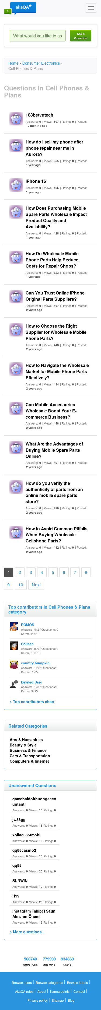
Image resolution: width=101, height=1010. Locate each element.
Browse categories (49, 982)
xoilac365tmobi (26, 834)
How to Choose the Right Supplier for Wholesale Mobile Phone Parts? (56, 332)
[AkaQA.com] (20, 8)
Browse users (22, 982)
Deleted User (31, 682)
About (41, 991)
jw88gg (19, 819)
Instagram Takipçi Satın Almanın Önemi (33, 913)
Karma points (59, 991)
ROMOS (27, 624)
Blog (71, 1000)
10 (20, 584)
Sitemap (58, 1000)
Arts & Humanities (26, 739)
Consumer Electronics (41, 63)
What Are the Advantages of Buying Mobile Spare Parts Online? (54, 450)
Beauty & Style (23, 745)
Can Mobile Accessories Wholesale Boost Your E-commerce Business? (51, 410)
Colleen (27, 643)
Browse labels (77, 982)
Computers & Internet (29, 761)
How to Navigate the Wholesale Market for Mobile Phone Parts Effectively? (57, 371)
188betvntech (39, 115)
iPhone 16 (36, 181)
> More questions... (27, 931)
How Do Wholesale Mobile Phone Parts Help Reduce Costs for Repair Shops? (52, 259)
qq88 (17, 865)
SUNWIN (19, 880)
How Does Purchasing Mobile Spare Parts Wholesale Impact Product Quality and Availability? (56, 217)
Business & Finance (28, 750)
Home (13, 63)
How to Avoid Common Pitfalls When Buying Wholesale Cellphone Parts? (57, 534)
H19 (15, 896)
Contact (79, 991)
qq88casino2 (24, 850)
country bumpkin (35, 662)
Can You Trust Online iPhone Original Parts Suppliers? (55, 296)
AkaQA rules (24, 991)
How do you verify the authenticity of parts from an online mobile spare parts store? (54, 492)
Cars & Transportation (30, 755)
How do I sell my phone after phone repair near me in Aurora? (54, 148)
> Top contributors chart (32, 701)
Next (36, 584)
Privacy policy (37, 1000)
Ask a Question (80, 36)
